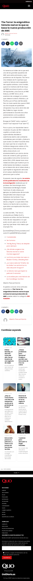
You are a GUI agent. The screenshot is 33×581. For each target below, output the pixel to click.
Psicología (5, 497)
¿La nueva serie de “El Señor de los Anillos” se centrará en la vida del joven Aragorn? (18, 265)
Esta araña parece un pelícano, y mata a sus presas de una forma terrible (9, 443)
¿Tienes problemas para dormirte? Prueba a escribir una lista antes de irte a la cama (23, 357)
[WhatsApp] (12, 43)
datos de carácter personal (11, 554)
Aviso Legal (5, 526)
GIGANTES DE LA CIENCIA (8, 516)
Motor (3, 514)
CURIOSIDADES (5, 505)
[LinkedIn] (16, 43)
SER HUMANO (5, 492)
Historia (4, 503)
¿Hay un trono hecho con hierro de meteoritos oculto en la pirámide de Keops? (9, 401)
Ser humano (11, 240)
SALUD (3, 494)
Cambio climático (6, 510)
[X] (8, 43)
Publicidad (5, 533)
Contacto (4, 524)
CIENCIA (4, 490)
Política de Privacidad (8, 528)
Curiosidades (11, 237)
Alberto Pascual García (11, 33)
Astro (3, 512)
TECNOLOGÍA (5, 501)
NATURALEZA (5, 499)
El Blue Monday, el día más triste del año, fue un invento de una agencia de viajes (9, 356)
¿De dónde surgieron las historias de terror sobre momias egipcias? (15, 251)
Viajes (3, 508)
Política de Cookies (7, 530)
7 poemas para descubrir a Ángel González (23, 441)
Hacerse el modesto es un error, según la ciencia (23, 399)
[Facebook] (3, 43)
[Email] (21, 43)
